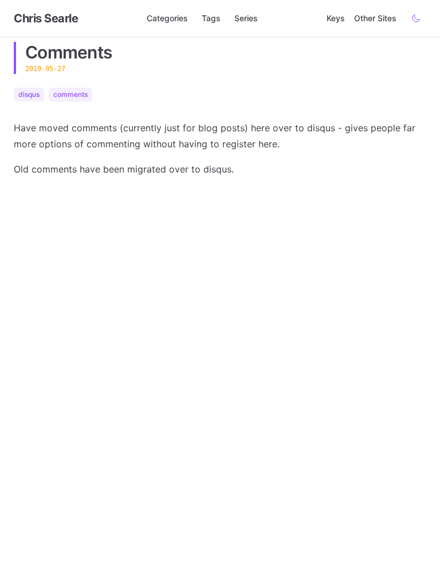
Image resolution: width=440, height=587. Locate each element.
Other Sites (375, 18)
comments (70, 94)
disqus (29, 94)
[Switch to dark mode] (416, 18)
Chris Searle (46, 18)
